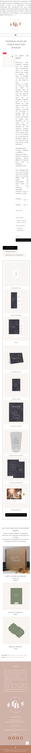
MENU (16, 342)
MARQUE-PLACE (16, 372)
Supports (18, 199)
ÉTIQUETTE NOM (16, 288)
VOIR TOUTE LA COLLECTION (16, 514)
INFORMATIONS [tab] (10, 251)
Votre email (19, 210)
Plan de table (19, 217)
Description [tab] (10, 248)
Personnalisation (20, 225)
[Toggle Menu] (15, 35)
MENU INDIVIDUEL (16, 315)
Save (5, 53)
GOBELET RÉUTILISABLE (16, 455)
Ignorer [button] (14, 15)
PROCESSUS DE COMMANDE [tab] (14, 255)
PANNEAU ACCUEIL (16, 426)
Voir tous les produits (7, 652)
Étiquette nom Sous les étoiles (17, 655)
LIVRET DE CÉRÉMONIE (16, 482)
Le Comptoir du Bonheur (15, 25)
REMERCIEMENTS (16, 510)
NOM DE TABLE (16, 399)
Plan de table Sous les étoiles (16, 657)
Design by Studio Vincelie (20, 751)
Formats (18, 205)
